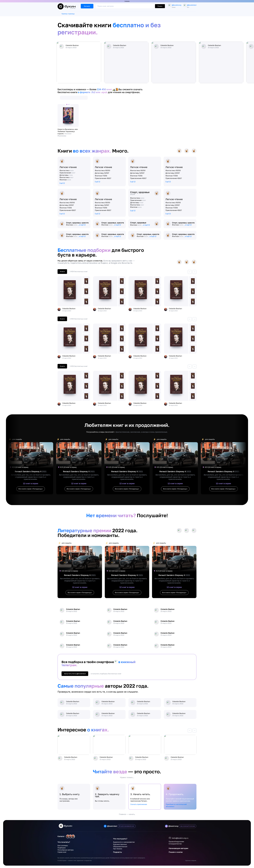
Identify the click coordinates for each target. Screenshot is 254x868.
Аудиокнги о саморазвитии (124, 842)
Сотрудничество (175, 844)
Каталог (61, 836)
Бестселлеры (63, 846)
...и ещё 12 (82, 225)
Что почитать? (64, 842)
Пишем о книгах (176, 852)
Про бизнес (117, 849)
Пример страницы (68, 14)
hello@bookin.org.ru (180, 838)
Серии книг (62, 852)
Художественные (120, 844)
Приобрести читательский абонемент (176, 805)
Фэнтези (65, 180)
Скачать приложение (138, 804)
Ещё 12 (62, 183)
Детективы (66, 175)
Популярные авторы (66, 850)
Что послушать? (120, 839)
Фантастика (67, 170)
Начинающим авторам (178, 848)
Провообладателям (176, 842)
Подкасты (117, 852)
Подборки (62, 848)
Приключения (67, 173)
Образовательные (120, 846)
